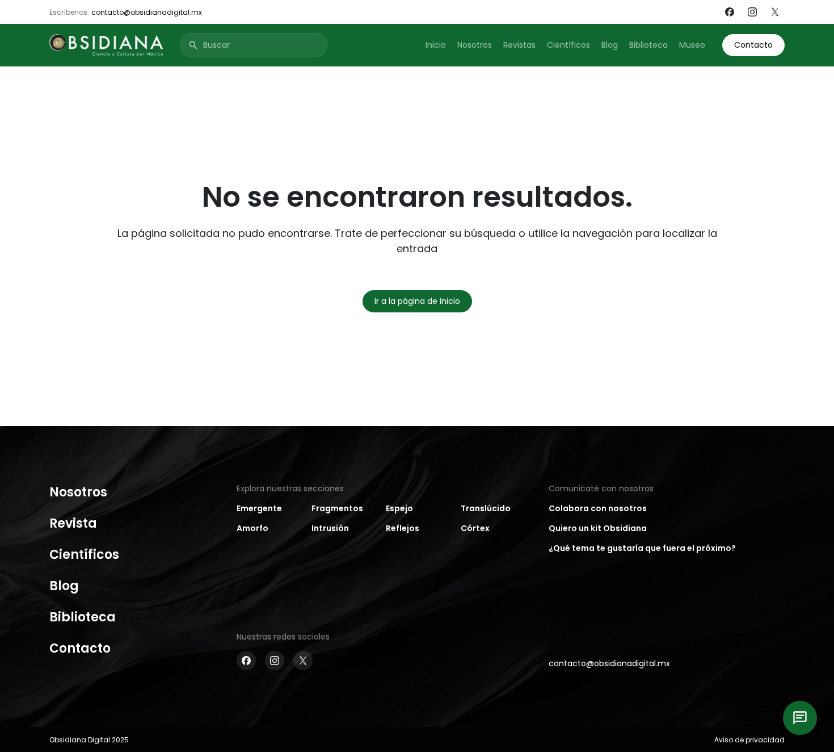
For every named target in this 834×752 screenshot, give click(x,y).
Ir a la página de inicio (417, 301)
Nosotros (474, 45)
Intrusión (330, 528)
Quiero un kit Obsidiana (598, 528)
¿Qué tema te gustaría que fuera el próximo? (642, 548)
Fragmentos (337, 508)
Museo (692, 45)
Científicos (568, 45)
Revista (73, 523)
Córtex (475, 528)
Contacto (753, 45)
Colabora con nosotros (598, 508)
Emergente (259, 508)
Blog (609, 45)
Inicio (436, 45)
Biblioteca (648, 45)
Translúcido (486, 508)
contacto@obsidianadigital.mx (146, 12)
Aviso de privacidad (749, 740)
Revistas (519, 45)
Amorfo (252, 528)
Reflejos (402, 528)
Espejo (399, 508)
